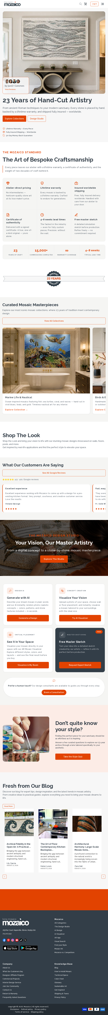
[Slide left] (5, 877)
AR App (57, 938)
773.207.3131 (7, 934)
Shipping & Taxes (62, 994)
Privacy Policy (60, 997)
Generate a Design (28, 618)
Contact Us (7, 990)
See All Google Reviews (54, 473)
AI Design (58, 930)
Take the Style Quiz (72, 756)
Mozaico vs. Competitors (64, 952)
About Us (6, 968)
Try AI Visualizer (80, 618)
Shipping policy (37, 1012)
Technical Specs (61, 975)
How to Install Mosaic (63, 971)
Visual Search (60, 941)
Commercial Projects (11, 979)
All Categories (60, 923)
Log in (94, 4)
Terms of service (22, 1012)
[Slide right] (103, 877)
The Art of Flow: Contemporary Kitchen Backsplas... (53, 847)
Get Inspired (60, 990)
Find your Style (61, 945)
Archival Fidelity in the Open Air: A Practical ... (19, 845)
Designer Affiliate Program (13, 975)
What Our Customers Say (13, 971)
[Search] (81, 4)
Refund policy (27, 1009)
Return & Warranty (10, 994)
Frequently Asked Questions (14, 997)
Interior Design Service (12, 982)
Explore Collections (14, 118)
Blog (56, 968)
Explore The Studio (54, 559)
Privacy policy (40, 1009)
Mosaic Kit (59, 949)
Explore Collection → (16, 410)
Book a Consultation (54, 692)
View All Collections (54, 321)
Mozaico (27, 1007)
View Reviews (10, 89)
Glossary (58, 982)
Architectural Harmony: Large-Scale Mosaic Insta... (87, 847)
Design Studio (37, 118)
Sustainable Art (61, 986)
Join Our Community (11, 986)
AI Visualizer (60, 934)
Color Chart (59, 979)
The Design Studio (62, 927)
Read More (8, 806)
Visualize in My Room (28, 665)
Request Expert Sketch (80, 665)
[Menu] (102, 4)
